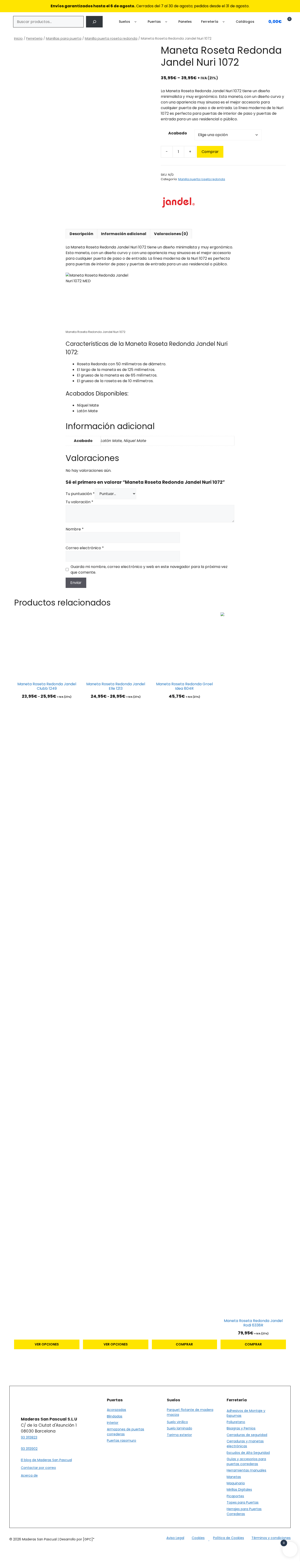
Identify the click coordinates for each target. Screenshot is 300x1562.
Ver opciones (47, 1344)
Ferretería (209, 21)
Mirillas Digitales (239, 1489)
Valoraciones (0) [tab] (171, 233)
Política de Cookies (228, 1537)
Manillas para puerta (63, 38)
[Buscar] (94, 21)
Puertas (154, 21)
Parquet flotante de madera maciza (190, 1412)
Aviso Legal (175, 1537)
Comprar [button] (184, 1344)
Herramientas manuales (246, 1470)
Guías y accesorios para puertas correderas (246, 1461)
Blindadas (114, 1416)
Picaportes (235, 1496)
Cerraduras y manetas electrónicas (245, 1443)
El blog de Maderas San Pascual (46, 1460)
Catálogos (245, 21)
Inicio (18, 38)
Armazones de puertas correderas (125, 1431)
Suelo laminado (179, 1428)
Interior (112, 1422)
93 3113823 (29, 1437)
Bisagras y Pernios (241, 1428)
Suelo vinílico (177, 1422)
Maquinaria (236, 1483)
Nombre (75, 529)
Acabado (177, 133)
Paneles (185, 21)
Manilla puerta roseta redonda (111, 38)
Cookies (198, 1537)
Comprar (210, 151)
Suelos (124, 21)
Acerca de (29, 1475)
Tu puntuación (80, 493)
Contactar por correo (38, 1467)
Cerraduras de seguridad (247, 1434)
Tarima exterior (179, 1434)
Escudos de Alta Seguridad (248, 1452)
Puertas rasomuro (121, 1440)
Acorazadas (116, 1409)
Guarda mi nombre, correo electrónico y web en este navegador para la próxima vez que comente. (149, 569)
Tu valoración (79, 502)
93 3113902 (29, 1448)
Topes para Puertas (243, 1502)
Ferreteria (34, 38)
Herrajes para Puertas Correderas (244, 1511)
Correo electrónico (85, 548)
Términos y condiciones (271, 1537)
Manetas (234, 1476)
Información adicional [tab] (123, 233)
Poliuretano (236, 1422)
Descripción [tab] (81, 233)
